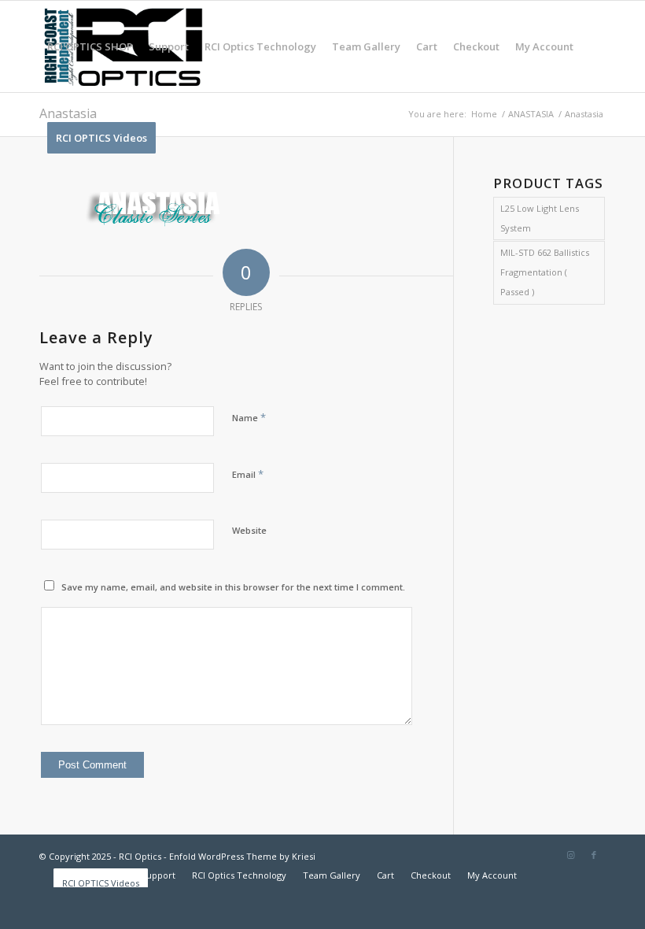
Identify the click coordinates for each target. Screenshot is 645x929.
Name (249, 417)
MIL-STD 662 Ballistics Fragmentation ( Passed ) (544, 272)
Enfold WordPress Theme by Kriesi (242, 856)
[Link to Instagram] (570, 855)
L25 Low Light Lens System (539, 218)
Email (248, 474)
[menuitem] (90, 46)
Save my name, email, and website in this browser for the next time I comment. (233, 587)
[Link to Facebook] (594, 855)
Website (249, 530)
